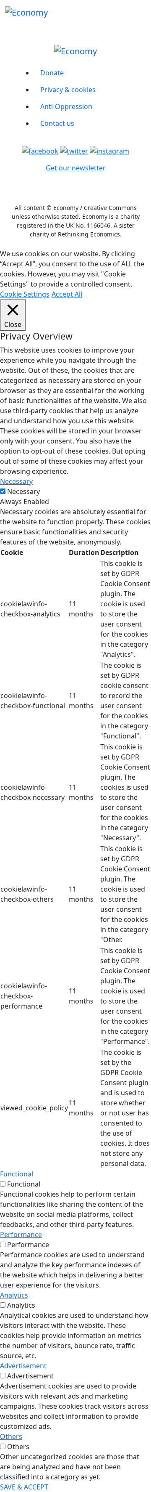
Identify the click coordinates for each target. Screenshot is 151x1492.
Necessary (23, 491)
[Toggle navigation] (140, 12)
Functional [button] (16, 1174)
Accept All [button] (67, 294)
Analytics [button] (14, 1295)
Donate (52, 72)
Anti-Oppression (66, 106)
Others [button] (11, 1436)
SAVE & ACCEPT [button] (24, 1487)
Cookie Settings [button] (24, 294)
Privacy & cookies (68, 89)
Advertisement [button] (23, 1365)
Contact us (57, 123)
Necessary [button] (16, 481)
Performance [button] (21, 1234)
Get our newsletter (76, 168)
